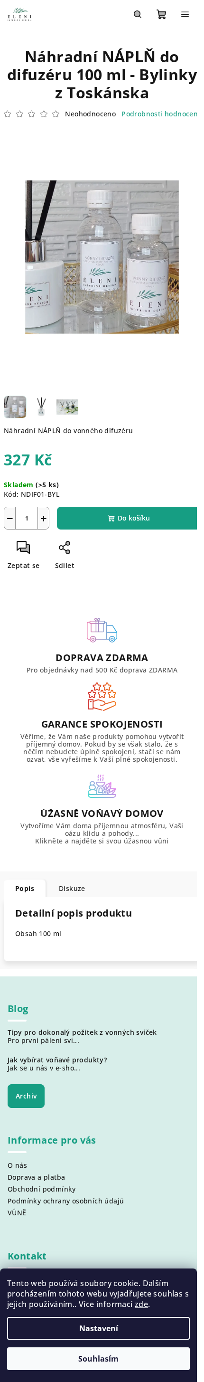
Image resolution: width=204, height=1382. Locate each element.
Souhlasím (98, 1359)
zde (141, 1304)
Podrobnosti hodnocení (160, 113)
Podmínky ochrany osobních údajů (66, 1200)
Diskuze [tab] (72, 888)
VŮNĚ (17, 1212)
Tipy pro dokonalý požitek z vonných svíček (82, 1032)
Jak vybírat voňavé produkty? (57, 1060)
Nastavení (98, 1328)
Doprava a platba (36, 1177)
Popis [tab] (24, 888)
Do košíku (134, 517)
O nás (17, 1165)
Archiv (26, 1095)
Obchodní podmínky (42, 1188)
